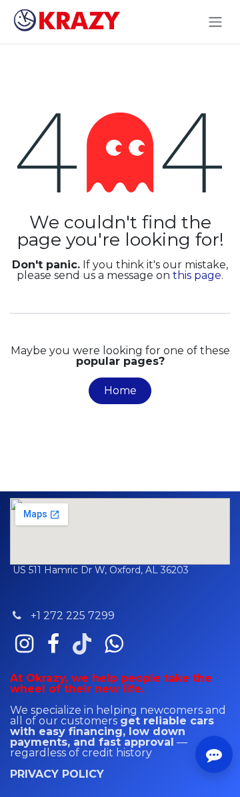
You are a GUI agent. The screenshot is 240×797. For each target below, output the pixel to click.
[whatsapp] (113, 644)
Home (120, 390)
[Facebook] (53, 644)
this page (197, 275)
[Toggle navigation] (215, 22)
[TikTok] (82, 644)
